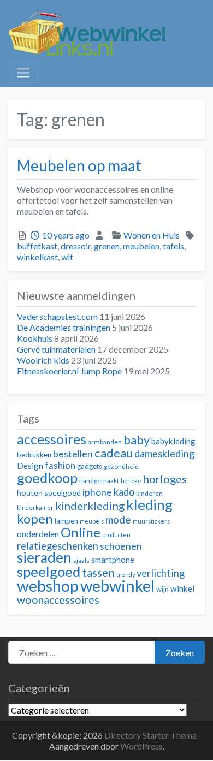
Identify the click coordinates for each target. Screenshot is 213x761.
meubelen (141, 246)
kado (124, 492)
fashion (60, 465)
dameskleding (164, 454)
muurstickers (151, 521)
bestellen (73, 454)
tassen (98, 572)
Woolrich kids (43, 360)
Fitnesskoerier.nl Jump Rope (69, 371)
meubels (92, 521)
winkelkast (37, 257)
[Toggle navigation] (23, 73)
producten (116, 534)
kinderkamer (35, 507)
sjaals (81, 560)
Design (30, 466)
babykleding (173, 441)
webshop (48, 585)
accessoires (51, 439)
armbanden (105, 442)
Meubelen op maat (79, 165)
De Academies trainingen (63, 327)
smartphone (112, 559)
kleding (149, 504)
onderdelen (38, 533)
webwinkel (117, 585)
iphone (97, 492)
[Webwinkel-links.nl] (88, 31)
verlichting (161, 573)
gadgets (89, 466)
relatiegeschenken (57, 546)
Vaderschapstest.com (57, 316)
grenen (107, 246)
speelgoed (48, 571)
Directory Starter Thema (151, 735)
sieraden (44, 557)
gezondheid (121, 466)
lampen (66, 520)
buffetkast (37, 246)
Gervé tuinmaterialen (56, 349)
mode (118, 519)
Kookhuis (34, 338)
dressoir (76, 246)
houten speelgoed (49, 492)
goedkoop (47, 477)
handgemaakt (99, 481)
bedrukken (34, 454)
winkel (182, 588)
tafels (173, 246)
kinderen (149, 493)
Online (80, 532)
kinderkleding (90, 505)
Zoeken (179, 652)
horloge (131, 480)
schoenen (121, 546)
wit (67, 257)
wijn (162, 589)
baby (136, 439)
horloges (165, 478)
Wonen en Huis (151, 235)
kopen (35, 518)
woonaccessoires (58, 599)
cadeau (113, 452)
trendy (125, 574)
